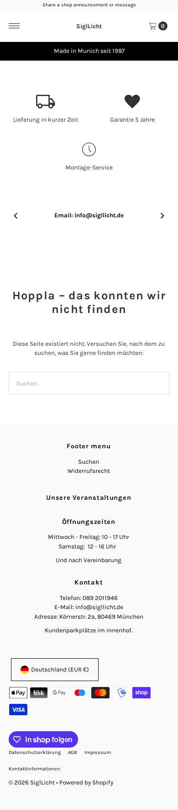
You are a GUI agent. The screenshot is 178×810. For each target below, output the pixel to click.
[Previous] (16, 51)
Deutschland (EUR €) (60, 669)
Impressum (97, 752)
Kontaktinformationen (34, 769)
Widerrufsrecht (89, 470)
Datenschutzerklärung (35, 752)
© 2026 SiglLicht (32, 782)
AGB (72, 752)
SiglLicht (89, 25)
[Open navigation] (14, 26)
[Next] (162, 51)
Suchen (88, 461)
